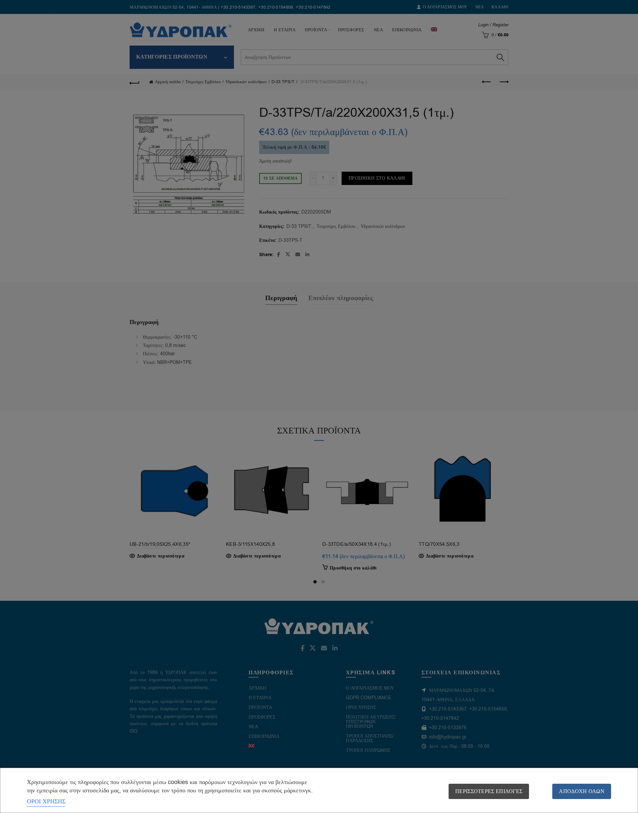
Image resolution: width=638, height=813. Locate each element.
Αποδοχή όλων (581, 791)
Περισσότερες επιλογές (488, 791)
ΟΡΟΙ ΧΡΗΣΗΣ (46, 801)
